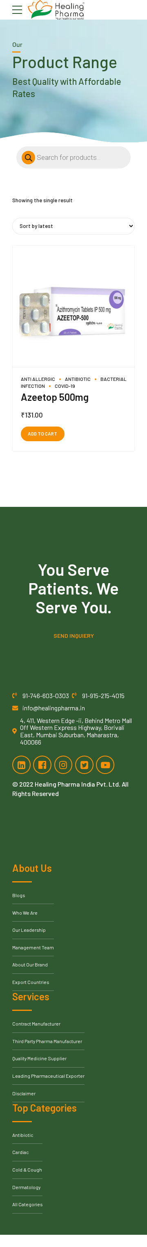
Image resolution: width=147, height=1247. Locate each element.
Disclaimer (24, 1093)
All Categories (27, 1204)
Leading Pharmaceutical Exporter (48, 1076)
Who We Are (25, 912)
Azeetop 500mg (55, 397)
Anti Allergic (38, 379)
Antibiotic (78, 379)
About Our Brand (30, 964)
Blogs (18, 895)
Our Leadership (29, 930)
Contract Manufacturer (36, 1023)
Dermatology (26, 1187)
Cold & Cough (27, 1169)
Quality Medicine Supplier (39, 1058)
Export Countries (30, 982)
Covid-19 (65, 386)
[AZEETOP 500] (73, 306)
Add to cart (42, 433)
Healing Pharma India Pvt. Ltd (77, 784)
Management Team (33, 947)
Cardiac (20, 1152)
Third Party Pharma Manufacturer (47, 1041)
